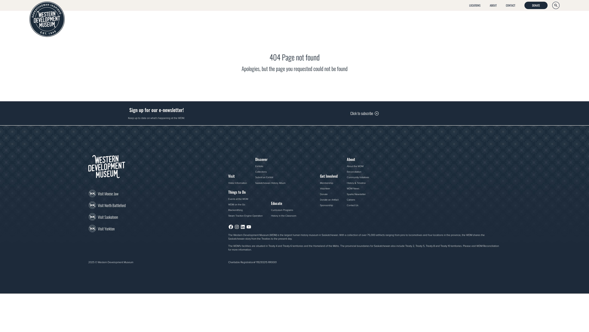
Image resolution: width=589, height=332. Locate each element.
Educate (521, 18)
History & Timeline (356, 183)
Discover (463, 18)
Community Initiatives (358, 177)
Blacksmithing (235, 210)
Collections (261, 171)
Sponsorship (326, 205)
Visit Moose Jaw (108, 193)
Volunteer (325, 188)
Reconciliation (354, 171)
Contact (510, 5)
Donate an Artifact (329, 199)
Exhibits (259, 166)
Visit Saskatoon (108, 217)
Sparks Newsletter (356, 194)
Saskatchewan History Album (270, 183)
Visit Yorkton (106, 228)
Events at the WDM (238, 199)
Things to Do (493, 18)
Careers (351, 199)
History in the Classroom (283, 215)
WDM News (353, 188)
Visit (440, 18)
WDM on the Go (236, 204)
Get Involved (549, 18)
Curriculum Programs (282, 210)
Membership (326, 183)
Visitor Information (237, 183)
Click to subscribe (361, 113)
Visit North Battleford (112, 205)
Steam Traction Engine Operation (245, 215)
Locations (475, 5)
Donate (536, 5)
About (493, 5)
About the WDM (355, 166)
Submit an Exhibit (264, 177)
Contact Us (352, 205)
